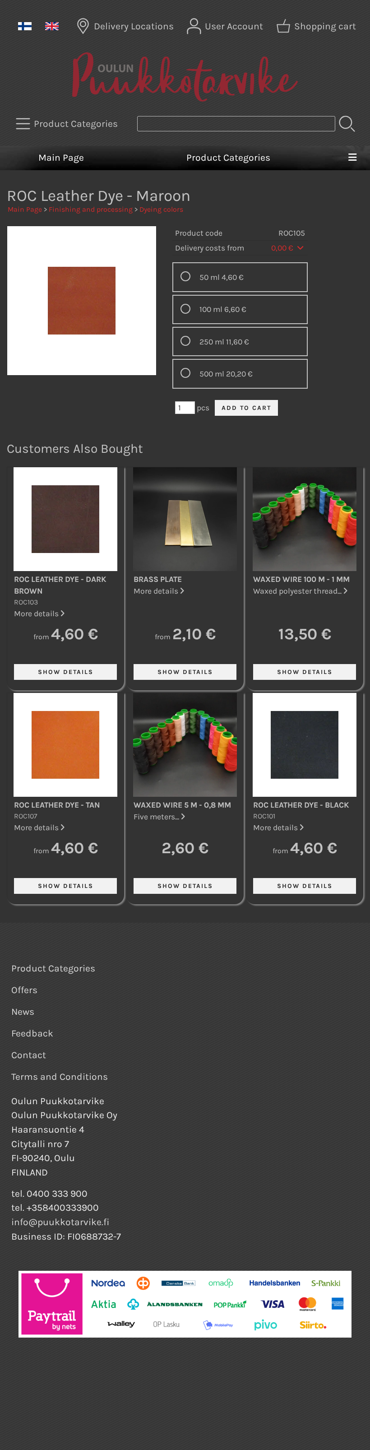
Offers (24, 990)
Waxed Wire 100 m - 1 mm (301, 579)
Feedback (32, 1033)
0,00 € (283, 247)
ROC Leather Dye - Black (301, 804)
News (22, 1011)
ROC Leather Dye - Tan (57, 804)
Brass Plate (158, 579)
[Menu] (352, 158)
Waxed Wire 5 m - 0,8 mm (182, 804)
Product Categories (228, 157)
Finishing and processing (91, 209)
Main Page (61, 157)
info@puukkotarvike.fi (60, 1222)
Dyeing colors (161, 209)
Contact (28, 1055)
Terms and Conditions (59, 1076)
